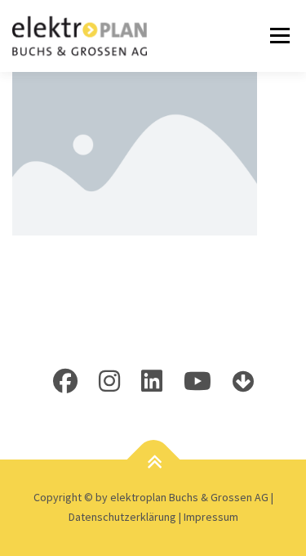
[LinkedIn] (151, 381)
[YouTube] (197, 381)
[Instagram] (109, 381)
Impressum (211, 516)
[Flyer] (243, 381)
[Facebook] (65, 381)
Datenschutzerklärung (124, 516)
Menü (277, 35)
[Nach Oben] (153, 462)
